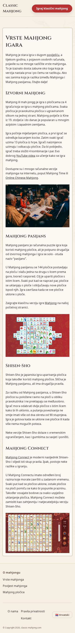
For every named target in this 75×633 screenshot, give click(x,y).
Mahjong (51, 303)
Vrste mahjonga (13, 579)
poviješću (53, 55)
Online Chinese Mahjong (22, 178)
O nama (13, 611)
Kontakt (26, 618)
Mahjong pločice (14, 592)
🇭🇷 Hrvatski (62, 615)
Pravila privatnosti (33, 611)
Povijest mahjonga (15, 586)
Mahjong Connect (17, 457)
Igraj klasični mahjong (52, 8)
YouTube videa (25, 156)
